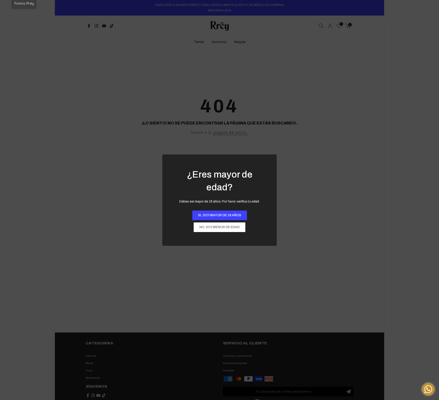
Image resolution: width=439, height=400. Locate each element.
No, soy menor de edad (219, 227)
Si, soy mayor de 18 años (219, 215)
